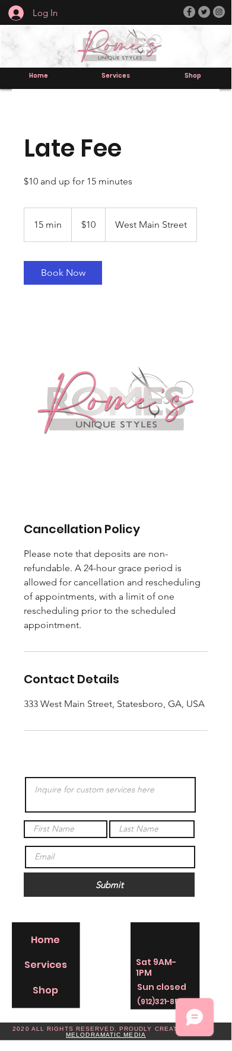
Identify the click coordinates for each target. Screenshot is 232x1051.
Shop (45, 990)
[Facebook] (189, 12)
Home (45, 940)
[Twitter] (204, 12)
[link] (63, 273)
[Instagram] (219, 12)
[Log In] (10, 13)
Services (45, 965)
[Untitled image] (116, 403)
